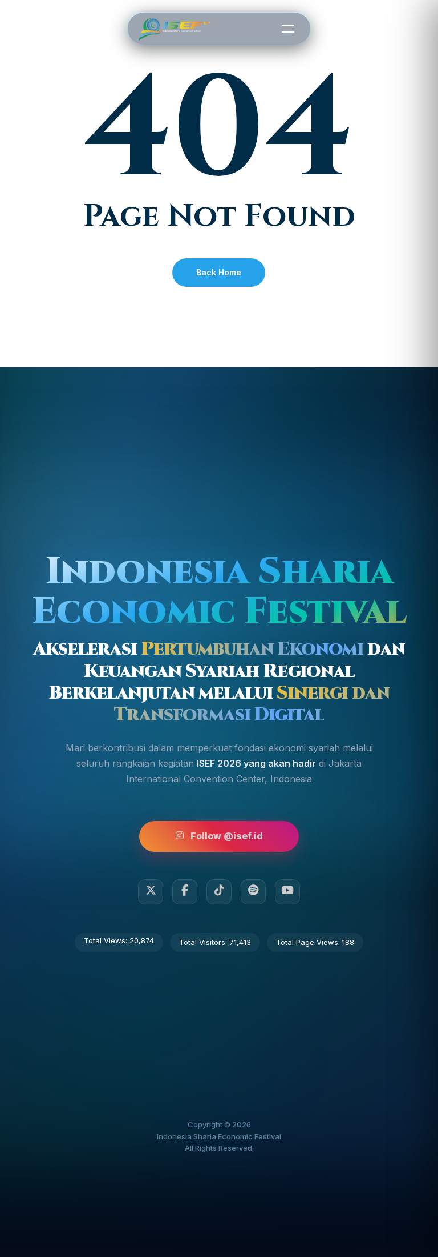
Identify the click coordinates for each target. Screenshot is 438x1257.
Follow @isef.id (226, 836)
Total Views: (106, 940)
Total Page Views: (309, 942)
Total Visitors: (204, 942)
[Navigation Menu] (288, 28)
